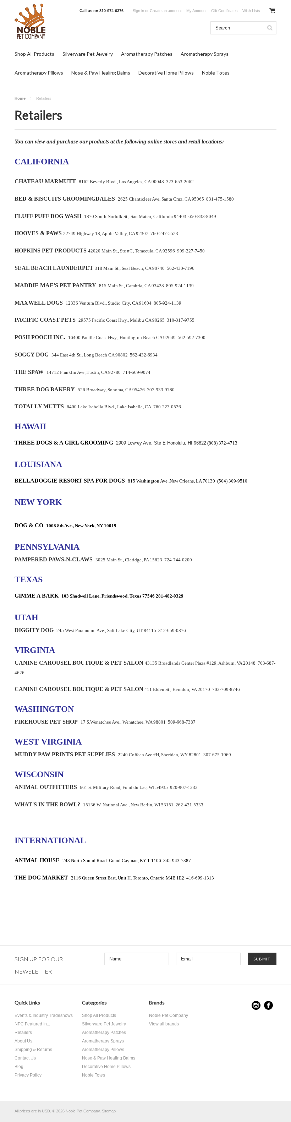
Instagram (256, 1005)
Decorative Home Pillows (166, 73)
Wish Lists (251, 11)
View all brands (164, 1024)
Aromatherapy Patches (146, 54)
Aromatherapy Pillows (39, 73)
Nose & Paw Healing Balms (100, 73)
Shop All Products (34, 54)
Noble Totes (216, 73)
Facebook (268, 1005)
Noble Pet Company (168, 1015)
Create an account (166, 11)
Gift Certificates (224, 11)
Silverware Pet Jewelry (87, 54)
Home (20, 98)
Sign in (138, 11)
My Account (196, 11)
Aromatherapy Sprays (205, 54)
